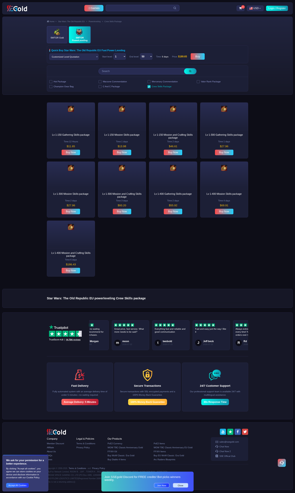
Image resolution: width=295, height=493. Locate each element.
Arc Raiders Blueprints (164, 459)
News (49, 459)
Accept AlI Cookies (17, 485)
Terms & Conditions (85, 443)
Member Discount (55, 443)
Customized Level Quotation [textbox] (65, 57)
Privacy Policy (83, 447)
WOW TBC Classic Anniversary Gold (125, 447)
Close (180, 485)
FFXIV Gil (112, 451)
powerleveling (96, 21)
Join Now (161, 485)
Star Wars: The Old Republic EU (72, 21)
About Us (51, 451)
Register (281, 8)
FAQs (49, 455)
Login (271, 8)
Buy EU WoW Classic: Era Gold (169, 455)
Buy (197, 56)
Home (53, 21)
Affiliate (50, 447)
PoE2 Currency (115, 443)
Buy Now (71, 152)
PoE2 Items (159, 443)
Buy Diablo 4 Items (117, 459)
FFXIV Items (160, 451)
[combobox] (73, 57)
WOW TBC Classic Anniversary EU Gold (173, 447)
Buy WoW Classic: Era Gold (121, 455)
